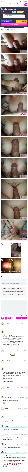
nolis (6, 452)
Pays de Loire (20, 11)
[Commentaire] (14, 307)
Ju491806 (7, 323)
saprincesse (8, 397)
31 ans (14, 11)
